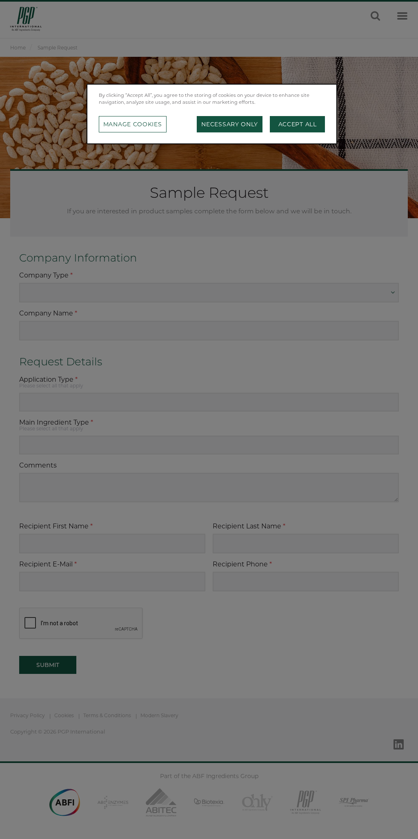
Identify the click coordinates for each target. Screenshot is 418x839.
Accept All (297, 124)
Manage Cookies (132, 124)
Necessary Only (229, 124)
